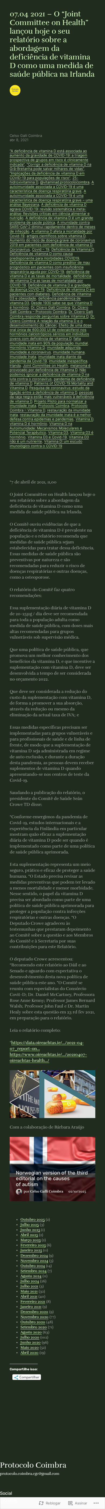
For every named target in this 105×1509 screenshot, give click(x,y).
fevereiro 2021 (32, 1301)
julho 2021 (29, 1286)
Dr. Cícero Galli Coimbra (50, 307)
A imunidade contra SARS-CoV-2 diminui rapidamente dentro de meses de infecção (52, 226)
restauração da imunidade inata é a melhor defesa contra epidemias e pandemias (50, 417)
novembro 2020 (34, 1317)
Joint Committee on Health (45, 366)
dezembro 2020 (34, 1311)
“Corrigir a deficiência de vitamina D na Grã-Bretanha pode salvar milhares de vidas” (50, 166)
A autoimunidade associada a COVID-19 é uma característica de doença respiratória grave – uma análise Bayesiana (51, 198)
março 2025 (30, 1240)
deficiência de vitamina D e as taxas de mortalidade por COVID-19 (50, 280)
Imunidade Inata (23, 357)
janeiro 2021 (30, 1306)
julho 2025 (29, 1224)
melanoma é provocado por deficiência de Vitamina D (50, 368)
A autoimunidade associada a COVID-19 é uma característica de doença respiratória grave (52, 186)
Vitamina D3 (58, 432)
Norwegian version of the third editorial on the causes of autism (52, 1178)
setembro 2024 (33, 1271)
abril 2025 (29, 1235)
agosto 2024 (30, 1276)
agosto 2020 (31, 1332)
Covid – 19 (40, 249)
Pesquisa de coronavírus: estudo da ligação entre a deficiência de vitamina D (49, 390)
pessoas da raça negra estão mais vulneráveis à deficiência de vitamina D (52, 396)
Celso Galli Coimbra (46, 1191)
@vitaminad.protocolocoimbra (64, 182)
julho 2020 (29, 1337)
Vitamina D (84, 419)
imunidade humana (69, 352)
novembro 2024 (34, 1260)
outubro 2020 (32, 1322)
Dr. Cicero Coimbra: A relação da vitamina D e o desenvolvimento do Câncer (52, 320)
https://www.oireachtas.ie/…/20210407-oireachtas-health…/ (48, 1057)
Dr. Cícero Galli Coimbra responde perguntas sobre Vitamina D (51, 314)
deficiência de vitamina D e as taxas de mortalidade (50, 274)
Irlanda (15, 366)
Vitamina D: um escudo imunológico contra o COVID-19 (46, 443)
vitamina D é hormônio (28, 424)
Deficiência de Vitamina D (72, 249)
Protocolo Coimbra (53, 406)
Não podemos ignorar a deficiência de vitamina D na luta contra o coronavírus (49, 374)
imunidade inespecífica (68, 361)
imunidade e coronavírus (30, 352)
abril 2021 (28, 1296)
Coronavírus (20, 249)
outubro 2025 (32, 1219)
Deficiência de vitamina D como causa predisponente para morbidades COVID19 (44, 256)
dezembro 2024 (34, 1255)
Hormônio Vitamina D (27, 348)
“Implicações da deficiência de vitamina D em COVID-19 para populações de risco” (47, 175)
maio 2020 (29, 1347)
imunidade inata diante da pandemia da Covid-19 (45, 359)
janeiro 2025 (31, 1250)
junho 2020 (30, 1342)
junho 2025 (30, 1229)
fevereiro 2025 (33, 1245)
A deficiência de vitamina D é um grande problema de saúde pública (51, 220)
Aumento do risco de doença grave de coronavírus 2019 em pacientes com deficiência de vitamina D (52, 242)
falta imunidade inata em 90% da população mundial (49, 341)
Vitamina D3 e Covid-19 (47, 437)
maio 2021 (29, 1291)
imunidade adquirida (63, 348)
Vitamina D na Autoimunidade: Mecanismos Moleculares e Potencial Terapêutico (46, 428)
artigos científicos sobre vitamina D (56, 236)
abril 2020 (29, 1352)
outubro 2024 (32, 1266)
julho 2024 (29, 1281)
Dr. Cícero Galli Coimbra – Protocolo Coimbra (49, 309)
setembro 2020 (33, 1327)
